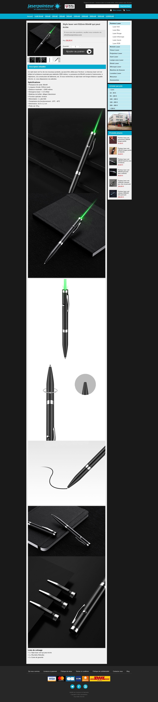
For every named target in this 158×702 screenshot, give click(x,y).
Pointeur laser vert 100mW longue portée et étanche (124, 150)
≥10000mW (110, 16)
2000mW (85, 16)
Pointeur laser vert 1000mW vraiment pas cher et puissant (124, 182)
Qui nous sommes (34, 671)
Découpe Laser (115, 67)
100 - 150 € (114, 99)
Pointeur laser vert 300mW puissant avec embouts (123, 171)
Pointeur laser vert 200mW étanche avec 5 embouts (124, 160)
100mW (47, 16)
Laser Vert (116, 27)
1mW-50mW (39, 16)
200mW (55, 16)
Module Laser (115, 47)
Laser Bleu (116, 30)
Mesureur (113, 77)
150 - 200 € (114, 102)
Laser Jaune (117, 40)
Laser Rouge (117, 33)
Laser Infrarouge (118, 37)
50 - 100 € (113, 96)
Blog (128, 671)
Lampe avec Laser (116, 60)
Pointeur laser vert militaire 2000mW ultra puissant (123, 193)
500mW (69, 16)
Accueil (30, 16)
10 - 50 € (113, 93)
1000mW (77, 16)
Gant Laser (114, 57)
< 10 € (112, 90)
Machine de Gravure (117, 70)
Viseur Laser (114, 50)
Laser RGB (116, 43)
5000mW (101, 16)
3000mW (93, 16)
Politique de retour (66, 671)
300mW (62, 16)
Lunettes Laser (115, 73)
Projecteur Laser (116, 53)
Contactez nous (118, 671)
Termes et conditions (82, 671)
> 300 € (112, 108)
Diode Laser (114, 63)
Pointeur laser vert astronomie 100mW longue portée (124, 139)
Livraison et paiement (50, 671)
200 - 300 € (114, 105)
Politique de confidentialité (101, 671)
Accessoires (114, 80)
